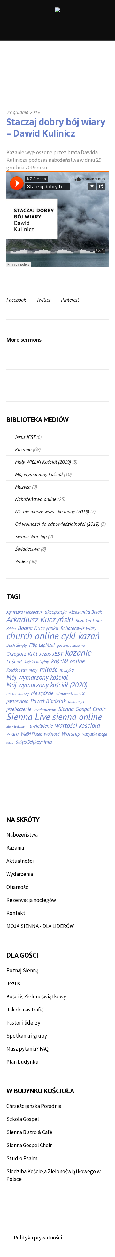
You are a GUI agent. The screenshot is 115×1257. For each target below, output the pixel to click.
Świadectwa (27, 549)
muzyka (67, 670)
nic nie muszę (17, 693)
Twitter (43, 299)
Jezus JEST (25, 437)
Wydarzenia (19, 873)
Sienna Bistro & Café (29, 1132)
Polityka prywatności (38, 1237)
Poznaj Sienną (22, 970)
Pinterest (70, 299)
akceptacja (56, 612)
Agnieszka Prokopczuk (24, 612)
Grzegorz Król (21, 653)
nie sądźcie (42, 693)
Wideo (21, 561)
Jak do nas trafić (25, 1009)
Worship (71, 733)
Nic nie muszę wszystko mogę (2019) (52, 511)
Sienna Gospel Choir (81, 708)
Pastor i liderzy (23, 1022)
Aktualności (20, 860)
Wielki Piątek (31, 734)
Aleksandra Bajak (85, 612)
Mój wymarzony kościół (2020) (46, 685)
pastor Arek (17, 701)
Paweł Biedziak (48, 700)
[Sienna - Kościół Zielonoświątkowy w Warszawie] (57, 11)
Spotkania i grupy (26, 1035)
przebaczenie (18, 709)
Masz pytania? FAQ (27, 1048)
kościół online (68, 661)
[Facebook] (44, 28)
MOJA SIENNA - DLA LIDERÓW (40, 926)
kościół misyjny (36, 662)
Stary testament (16, 726)
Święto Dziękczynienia (34, 742)
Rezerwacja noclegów (31, 899)
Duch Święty (16, 645)
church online (32, 635)
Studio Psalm (21, 1158)
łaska (9, 742)
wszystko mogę (94, 734)
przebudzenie (45, 709)
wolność (51, 734)
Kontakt (15, 913)
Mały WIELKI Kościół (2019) (43, 462)
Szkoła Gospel (22, 1119)
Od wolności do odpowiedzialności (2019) (57, 524)
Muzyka (23, 486)
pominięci (76, 701)
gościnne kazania (71, 645)
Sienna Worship (31, 536)
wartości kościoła (77, 725)
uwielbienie (41, 726)
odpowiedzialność (70, 693)
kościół (14, 661)
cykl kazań (80, 635)
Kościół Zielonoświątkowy (36, 996)
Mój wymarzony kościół (39, 474)
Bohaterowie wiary (78, 628)
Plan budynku (22, 1061)
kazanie (78, 652)
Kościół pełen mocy (21, 670)
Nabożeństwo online (35, 499)
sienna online (77, 716)
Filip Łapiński (42, 645)
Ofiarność (17, 886)
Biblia (11, 628)
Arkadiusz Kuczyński (39, 619)
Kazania (23, 449)
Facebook (16, 299)
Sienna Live (28, 716)
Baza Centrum (88, 621)
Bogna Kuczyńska (38, 628)
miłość (48, 669)
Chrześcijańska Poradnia (33, 1106)
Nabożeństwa (22, 834)
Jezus (13, 983)
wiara (12, 733)
